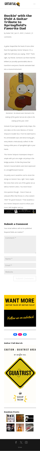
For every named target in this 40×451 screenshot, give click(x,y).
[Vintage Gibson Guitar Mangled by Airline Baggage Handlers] (29, 431)
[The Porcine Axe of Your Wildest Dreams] (20, 421)
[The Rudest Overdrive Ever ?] (11, 421)
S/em (20, 447)
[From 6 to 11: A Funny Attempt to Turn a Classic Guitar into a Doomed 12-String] (20, 431)
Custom (27, 33)
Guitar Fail (9, 33)
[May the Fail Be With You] (11, 431)
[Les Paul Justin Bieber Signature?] (29, 421)
